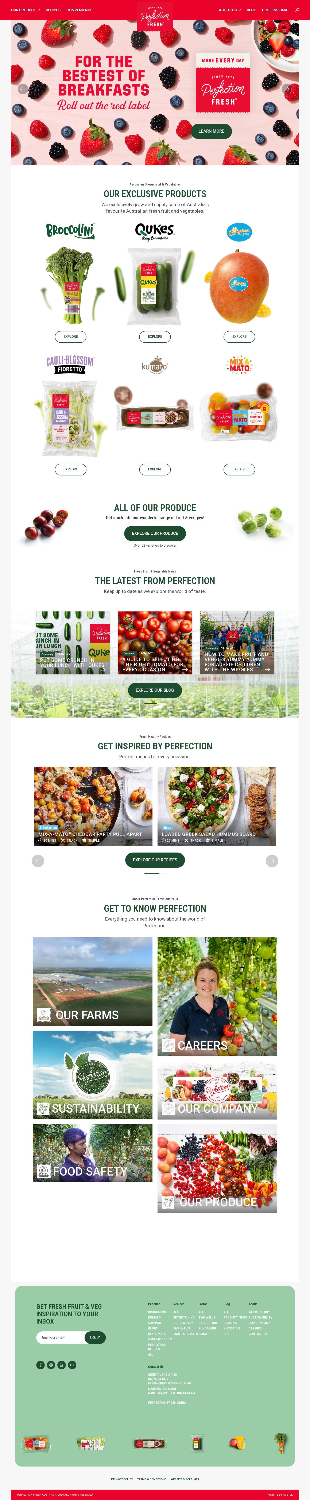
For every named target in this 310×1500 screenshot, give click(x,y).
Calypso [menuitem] (154, 1323)
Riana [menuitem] (202, 1334)
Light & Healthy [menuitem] (185, 1334)
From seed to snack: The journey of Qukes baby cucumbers (236, 665)
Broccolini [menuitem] (157, 1312)
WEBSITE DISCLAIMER (185, 1479)
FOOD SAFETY (90, 1171)
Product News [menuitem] (235, 1317)
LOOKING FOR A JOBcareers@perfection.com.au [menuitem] (171, 1391)
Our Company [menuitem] (259, 1323)
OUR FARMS (86, 1015)
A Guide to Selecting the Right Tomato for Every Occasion (70, 665)
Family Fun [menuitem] (181, 1328)
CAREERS (203, 1045)
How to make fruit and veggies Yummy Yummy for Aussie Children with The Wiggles (154, 662)
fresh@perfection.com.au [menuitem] (169, 1383)
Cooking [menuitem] (230, 1323)
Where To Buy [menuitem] (259, 1312)
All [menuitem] (150, 1354)
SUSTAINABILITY (96, 1108)
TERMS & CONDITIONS (151, 1479)
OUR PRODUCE (217, 1202)
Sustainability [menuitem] (260, 1317)
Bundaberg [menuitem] (207, 1328)
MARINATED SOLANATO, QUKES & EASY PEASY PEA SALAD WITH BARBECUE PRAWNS (215, 831)
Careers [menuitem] (255, 1328)
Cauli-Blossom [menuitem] (160, 1339)
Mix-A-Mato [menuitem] (157, 1334)
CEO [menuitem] (226, 1334)
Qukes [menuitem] (153, 1328)
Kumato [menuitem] (154, 1317)
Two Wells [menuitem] (206, 1317)
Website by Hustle (280, 1494)
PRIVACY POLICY (122, 1479)
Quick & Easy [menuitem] (183, 1323)
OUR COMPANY (218, 1108)
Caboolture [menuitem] (208, 1323)
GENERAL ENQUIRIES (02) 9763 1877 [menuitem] (162, 1377)
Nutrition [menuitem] (232, 1328)
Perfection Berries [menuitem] (157, 1347)
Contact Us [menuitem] (258, 1334)
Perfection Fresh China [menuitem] (167, 1402)
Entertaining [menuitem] (184, 1317)
